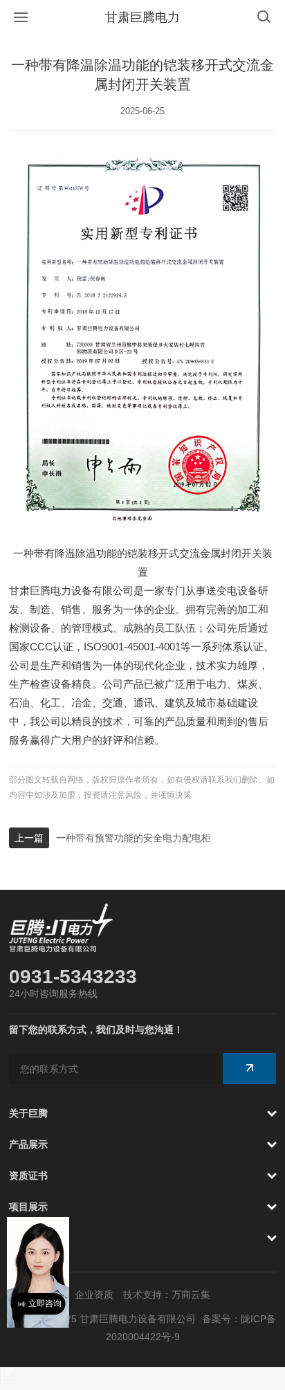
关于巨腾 (28, 1113)
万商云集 (191, 1294)
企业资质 (94, 1294)
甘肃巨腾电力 (142, 17)
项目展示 (28, 1206)
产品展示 (28, 1144)
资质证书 (28, 1175)
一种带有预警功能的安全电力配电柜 (133, 837)
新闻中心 (28, 1237)
